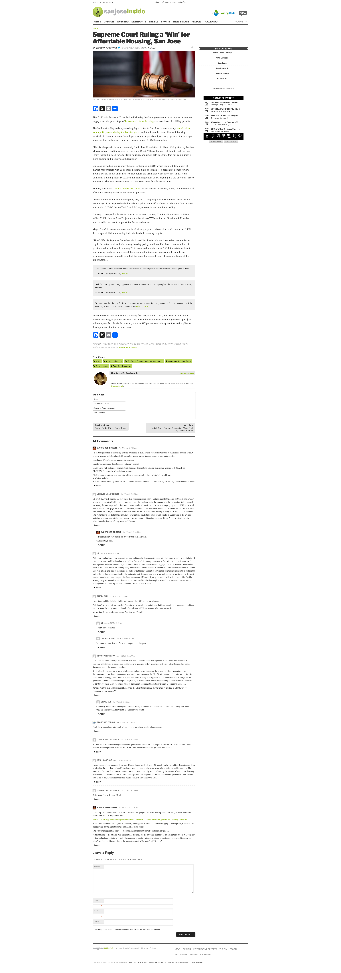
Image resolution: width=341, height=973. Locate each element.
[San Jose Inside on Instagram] (247, 2)
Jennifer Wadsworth (106, 47)
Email (98, 911)
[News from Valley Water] (230, 12)
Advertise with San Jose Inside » (223, 88)
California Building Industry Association (145, 361)
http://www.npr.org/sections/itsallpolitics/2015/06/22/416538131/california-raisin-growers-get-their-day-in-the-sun (140, 819)
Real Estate (181, 21)
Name (98, 901)
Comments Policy (141, 962)
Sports (165, 21)
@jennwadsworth (130, 47)
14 (194, 47)
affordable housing (114, 361)
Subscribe (178, 962)
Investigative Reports (131, 21)
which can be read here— (128, 188)
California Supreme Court (179, 361)
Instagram (199, 962)
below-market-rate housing (139, 121)
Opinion (109, 21)
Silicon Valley (222, 73)
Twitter (193, 962)
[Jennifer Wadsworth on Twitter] (112, 379)
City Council (222, 58)
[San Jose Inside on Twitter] (239, 2)
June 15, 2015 (127, 273)
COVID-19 (222, 78)
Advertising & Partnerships (157, 962)
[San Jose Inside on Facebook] (243, 2)
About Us (132, 962)
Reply (98, 485)
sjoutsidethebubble (107, 448)
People (196, 21)
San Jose (222, 63)
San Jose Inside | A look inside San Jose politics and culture (124, 948)
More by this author (187, 373)
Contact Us (170, 962)
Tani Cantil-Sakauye (122, 366)
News (97, 21)
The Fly (153, 21)
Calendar (212, 21)
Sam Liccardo (102, 366)
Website (96, 921)
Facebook (186, 962)
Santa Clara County (222, 52)
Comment (97, 866)
